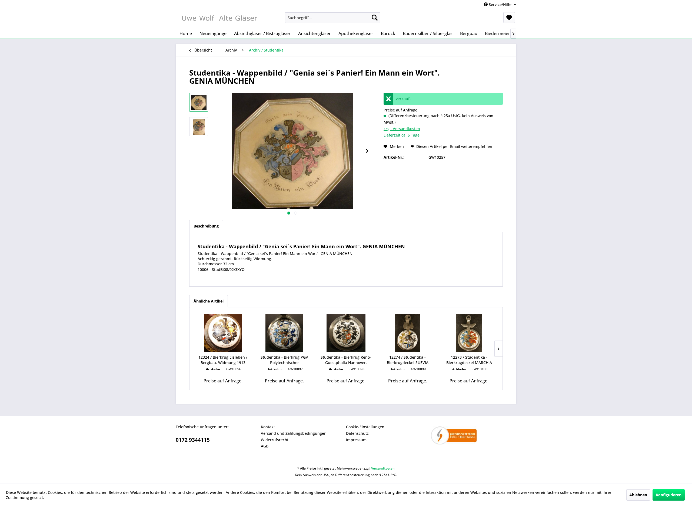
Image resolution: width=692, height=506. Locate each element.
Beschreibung (206, 226)
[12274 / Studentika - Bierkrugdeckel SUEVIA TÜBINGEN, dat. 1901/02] (407, 333)
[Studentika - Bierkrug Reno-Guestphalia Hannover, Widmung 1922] (346, 333)
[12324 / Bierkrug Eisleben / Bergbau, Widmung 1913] (223, 333)
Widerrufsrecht (274, 439)
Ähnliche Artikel (209, 301)
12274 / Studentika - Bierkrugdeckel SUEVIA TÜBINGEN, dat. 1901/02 (408, 360)
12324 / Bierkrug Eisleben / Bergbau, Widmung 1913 (222, 360)
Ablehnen (638, 494)
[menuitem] (332, 17)
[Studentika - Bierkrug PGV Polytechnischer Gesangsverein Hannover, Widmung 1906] (284, 333)
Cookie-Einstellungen (365, 426)
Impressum (356, 439)
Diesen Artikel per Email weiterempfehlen (453, 146)
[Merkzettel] (509, 17)
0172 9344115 (193, 439)
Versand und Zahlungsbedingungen (294, 433)
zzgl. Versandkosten (402, 128)
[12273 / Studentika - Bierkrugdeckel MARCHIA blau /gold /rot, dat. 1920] (469, 333)
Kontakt (268, 426)
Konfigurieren (668, 494)
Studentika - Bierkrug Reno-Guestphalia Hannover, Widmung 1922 (346, 360)
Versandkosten (383, 468)
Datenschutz (357, 433)
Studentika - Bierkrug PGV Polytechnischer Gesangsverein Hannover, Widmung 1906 (284, 360)
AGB (264, 446)
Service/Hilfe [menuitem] (500, 4)
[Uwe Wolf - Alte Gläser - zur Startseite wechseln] (219, 19)
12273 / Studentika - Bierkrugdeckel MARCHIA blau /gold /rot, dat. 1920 (469, 360)
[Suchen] (374, 17)
